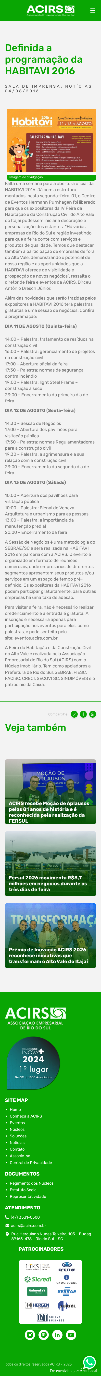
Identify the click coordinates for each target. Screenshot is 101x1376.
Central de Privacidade (31, 1162)
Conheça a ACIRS (26, 1116)
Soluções (18, 1136)
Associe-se (20, 1156)
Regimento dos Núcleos (31, 1183)
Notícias (17, 1142)
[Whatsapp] (89, 1364)
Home (15, 1109)
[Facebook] (83, 714)
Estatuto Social (24, 1190)
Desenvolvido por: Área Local (73, 1371)
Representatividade (28, 1196)
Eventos (17, 1122)
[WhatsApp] (92, 714)
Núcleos (17, 1129)
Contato (17, 1149)
